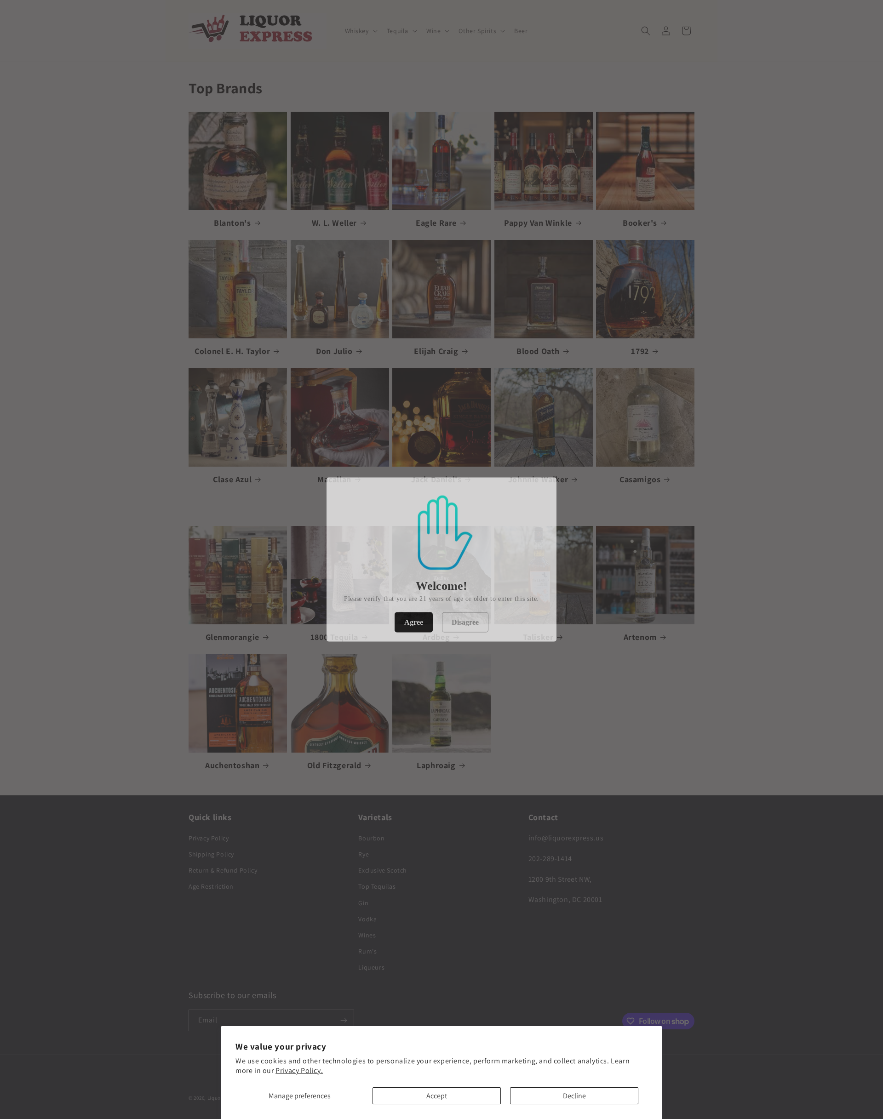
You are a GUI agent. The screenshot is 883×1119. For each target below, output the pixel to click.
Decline (574, 1096)
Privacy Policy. (299, 1070)
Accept (436, 1096)
